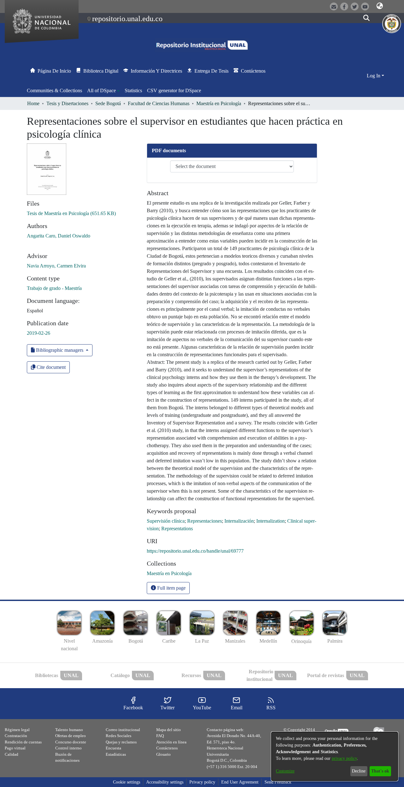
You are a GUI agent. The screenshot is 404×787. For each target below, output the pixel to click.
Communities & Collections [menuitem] (54, 90)
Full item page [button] (171, 588)
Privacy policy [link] (202, 782)
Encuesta (113, 748)
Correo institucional (123, 729)
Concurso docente (70, 742)
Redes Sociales (118, 735)
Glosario (163, 754)
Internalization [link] (270, 521)
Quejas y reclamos (121, 742)
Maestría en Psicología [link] (218, 103)
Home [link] (33, 103)
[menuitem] (103, 90)
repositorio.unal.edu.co (127, 19)
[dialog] (334, 756)
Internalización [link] (239, 521)
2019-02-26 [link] (38, 333)
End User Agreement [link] (239, 782)
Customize (285, 771)
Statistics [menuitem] (133, 90)
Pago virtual (15, 748)
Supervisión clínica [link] (166, 521)
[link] (71, 213)
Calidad (11, 754)
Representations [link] (177, 528)
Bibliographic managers (60, 350)
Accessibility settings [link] (164, 782)
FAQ (160, 735)
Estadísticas (116, 754)
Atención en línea (171, 742)
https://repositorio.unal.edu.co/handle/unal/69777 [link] (195, 551)
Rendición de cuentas (23, 742)
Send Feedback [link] (277, 782)
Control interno (68, 748)
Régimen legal (17, 729)
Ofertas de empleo (70, 735)
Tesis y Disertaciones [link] (67, 103)
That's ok (380, 771)
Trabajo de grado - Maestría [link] (54, 288)
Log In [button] (374, 75)
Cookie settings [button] (126, 782)
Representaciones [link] (204, 521)
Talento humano (69, 729)
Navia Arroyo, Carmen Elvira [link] (56, 265)
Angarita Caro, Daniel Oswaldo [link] (58, 235)
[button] (379, 6)
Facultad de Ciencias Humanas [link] (158, 103)
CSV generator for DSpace (174, 90)
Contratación (16, 735)
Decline (358, 771)
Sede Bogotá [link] (108, 103)
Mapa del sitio (168, 729)
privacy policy (344, 758)
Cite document (50, 367)
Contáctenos (167, 748)
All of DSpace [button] (101, 90)
